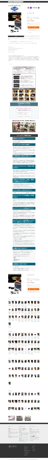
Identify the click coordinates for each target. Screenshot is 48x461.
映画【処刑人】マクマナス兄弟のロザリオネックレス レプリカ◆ (9, 337)
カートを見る (33, 449)
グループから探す (16, 3)
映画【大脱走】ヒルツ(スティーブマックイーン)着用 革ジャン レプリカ (16, 312)
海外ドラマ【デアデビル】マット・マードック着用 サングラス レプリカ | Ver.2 (13, 319)
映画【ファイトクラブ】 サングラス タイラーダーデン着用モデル (19, 312)
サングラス (30, 12)
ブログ (35, 3)
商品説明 (16, 36)
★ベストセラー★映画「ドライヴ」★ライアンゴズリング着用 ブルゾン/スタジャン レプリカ (35, 312)
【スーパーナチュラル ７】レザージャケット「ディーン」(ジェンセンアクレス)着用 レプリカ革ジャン (25, 312)
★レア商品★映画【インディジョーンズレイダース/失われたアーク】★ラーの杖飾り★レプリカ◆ (38, 320)
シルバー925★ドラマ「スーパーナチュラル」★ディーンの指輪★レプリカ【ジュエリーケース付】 (38, 305)
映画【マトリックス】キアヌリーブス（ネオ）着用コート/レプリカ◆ (32, 305)
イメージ (32, 36)
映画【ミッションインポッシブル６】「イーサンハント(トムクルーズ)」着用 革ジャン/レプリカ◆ (16, 305)
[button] (8, 20)
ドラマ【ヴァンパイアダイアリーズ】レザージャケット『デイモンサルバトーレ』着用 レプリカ (35, 305)
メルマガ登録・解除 (32, 3)
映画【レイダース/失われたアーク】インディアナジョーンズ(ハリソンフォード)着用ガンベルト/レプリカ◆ (32, 320)
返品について (25, 449)
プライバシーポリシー (26, 451)
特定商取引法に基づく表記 (27, 450)
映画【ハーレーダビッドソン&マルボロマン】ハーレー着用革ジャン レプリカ (19, 351)
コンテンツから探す (21, 3)
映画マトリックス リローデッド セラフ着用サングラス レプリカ (35, 351)
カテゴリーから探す (12, 3)
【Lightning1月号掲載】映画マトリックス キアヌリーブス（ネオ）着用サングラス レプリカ (9, 344)
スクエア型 (33, 12)
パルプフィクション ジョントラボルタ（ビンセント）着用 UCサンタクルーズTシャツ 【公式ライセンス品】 (9, 352)
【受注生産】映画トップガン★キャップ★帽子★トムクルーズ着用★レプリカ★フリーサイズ (19, 320)
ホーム (8, 3)
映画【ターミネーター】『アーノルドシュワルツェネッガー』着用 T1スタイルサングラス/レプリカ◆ (22, 320)
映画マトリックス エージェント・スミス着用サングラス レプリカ (38, 351)
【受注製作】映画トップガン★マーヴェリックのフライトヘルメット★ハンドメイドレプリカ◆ (22, 352)
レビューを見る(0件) (29, 32)
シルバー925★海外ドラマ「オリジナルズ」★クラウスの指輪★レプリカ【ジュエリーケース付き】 (25, 320)
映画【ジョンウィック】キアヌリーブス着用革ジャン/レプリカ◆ (9, 305)
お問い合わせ (38, 3)
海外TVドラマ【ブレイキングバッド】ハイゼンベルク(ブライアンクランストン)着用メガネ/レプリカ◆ (35, 320)
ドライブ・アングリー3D (30, 275)
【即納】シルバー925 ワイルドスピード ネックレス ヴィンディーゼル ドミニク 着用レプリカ (25, 352)
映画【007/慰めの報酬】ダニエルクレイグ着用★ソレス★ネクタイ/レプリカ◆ (9, 326)
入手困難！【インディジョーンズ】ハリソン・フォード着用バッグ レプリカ (13, 305)
